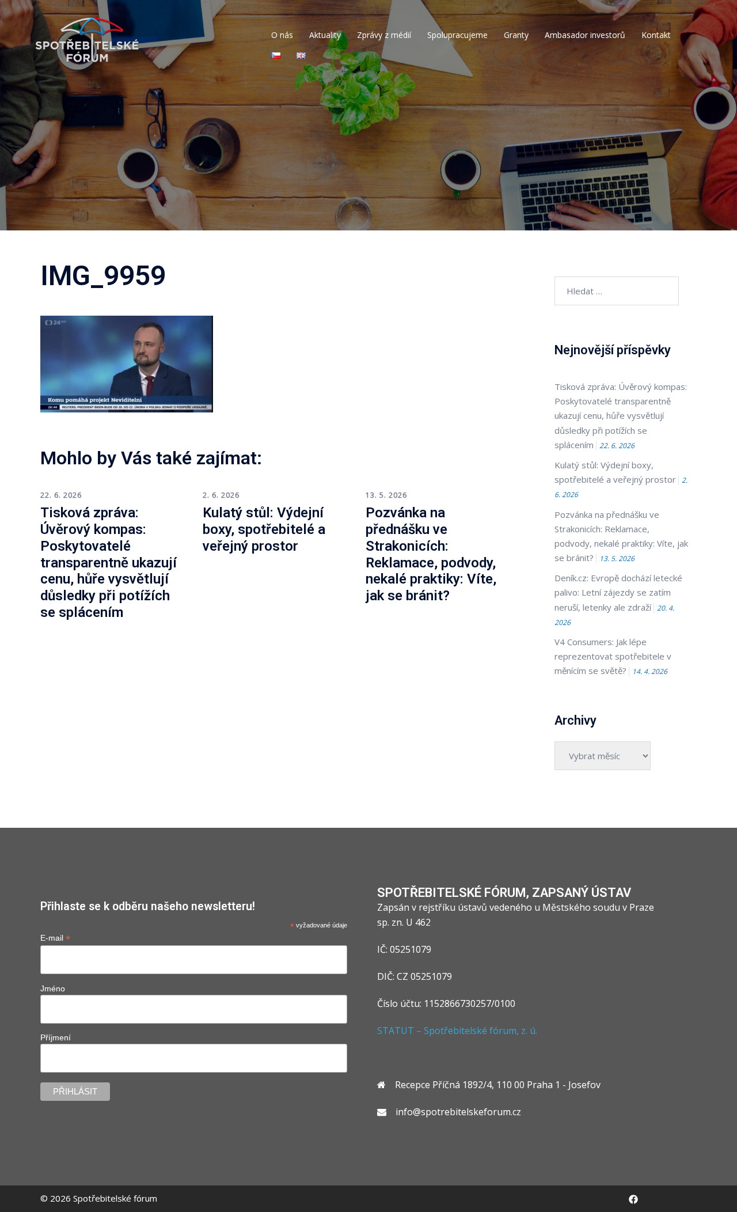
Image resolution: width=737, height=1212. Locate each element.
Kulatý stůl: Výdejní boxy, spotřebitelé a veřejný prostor (264, 529)
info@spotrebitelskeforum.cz (458, 1111)
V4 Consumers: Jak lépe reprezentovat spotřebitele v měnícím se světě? (612, 656)
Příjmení (55, 1037)
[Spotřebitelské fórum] (87, 39)
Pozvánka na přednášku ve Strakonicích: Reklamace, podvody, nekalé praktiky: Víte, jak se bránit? (431, 554)
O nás (282, 34)
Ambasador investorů (585, 34)
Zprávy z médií (384, 34)
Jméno (52, 988)
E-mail (55, 938)
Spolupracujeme (457, 34)
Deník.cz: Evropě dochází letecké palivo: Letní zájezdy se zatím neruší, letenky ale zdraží (618, 592)
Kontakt (656, 34)
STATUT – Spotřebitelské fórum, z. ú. (457, 1030)
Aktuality (325, 34)
